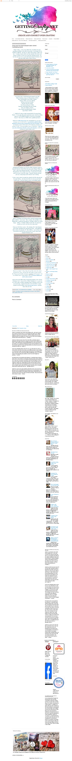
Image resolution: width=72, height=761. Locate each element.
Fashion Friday (49, 267)
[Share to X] (38, 289)
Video (47, 284)
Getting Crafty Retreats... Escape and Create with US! (52, 74)
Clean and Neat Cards (50, 264)
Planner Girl (48, 274)
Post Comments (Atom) (21, 328)
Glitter (35, 291)
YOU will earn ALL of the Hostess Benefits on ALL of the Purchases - (27, 127)
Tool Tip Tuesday (49, 283)
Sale (47, 277)
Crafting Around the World (42, 40)
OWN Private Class (22, 120)
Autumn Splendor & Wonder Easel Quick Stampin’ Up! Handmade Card (51, 65)
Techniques (48, 281)
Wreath (47, 287)
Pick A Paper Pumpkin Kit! (33, 40)
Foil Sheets (32, 291)
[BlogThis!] (37, 289)
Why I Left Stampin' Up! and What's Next (55, 485)
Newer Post (14, 326)
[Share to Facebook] (39, 289)
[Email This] (36, 289)
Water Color (20, 292)
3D (46, 256)
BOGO (47, 258)
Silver (13, 292)
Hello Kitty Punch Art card (54, 452)
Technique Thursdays (50, 280)
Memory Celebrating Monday (51, 271)
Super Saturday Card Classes (51, 72)
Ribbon (38, 291)
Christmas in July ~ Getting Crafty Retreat (54, 516)
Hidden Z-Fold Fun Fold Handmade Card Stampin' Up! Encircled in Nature (54, 539)
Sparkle (16, 292)
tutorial (47, 290)
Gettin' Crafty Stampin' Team (51, 268)
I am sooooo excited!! (50, 68)
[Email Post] (34, 289)
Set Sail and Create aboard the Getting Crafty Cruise (54, 527)
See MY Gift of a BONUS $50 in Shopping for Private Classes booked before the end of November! (26, 122)
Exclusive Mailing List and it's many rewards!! (32, 276)
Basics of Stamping (49, 259)
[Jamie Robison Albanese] (48, 678)
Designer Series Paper (50, 265)
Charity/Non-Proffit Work (51, 262)
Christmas (22, 291)
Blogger (40, 758)
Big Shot (47, 261)
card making (17, 291)
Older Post (40, 326)
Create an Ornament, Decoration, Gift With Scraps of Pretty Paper (52, 70)
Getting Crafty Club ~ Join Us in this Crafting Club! (19, 40)
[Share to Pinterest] (40, 289)
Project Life (48, 275)
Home (27, 326)
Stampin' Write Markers (50, 278)
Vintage (47, 286)
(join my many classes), (33, 285)
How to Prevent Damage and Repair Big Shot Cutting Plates (54, 442)
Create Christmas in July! (54, 495)
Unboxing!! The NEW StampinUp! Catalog (54, 474)
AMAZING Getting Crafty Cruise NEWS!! (51, 84)
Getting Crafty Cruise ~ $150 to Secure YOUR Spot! (54, 505)
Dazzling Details (27, 291)
